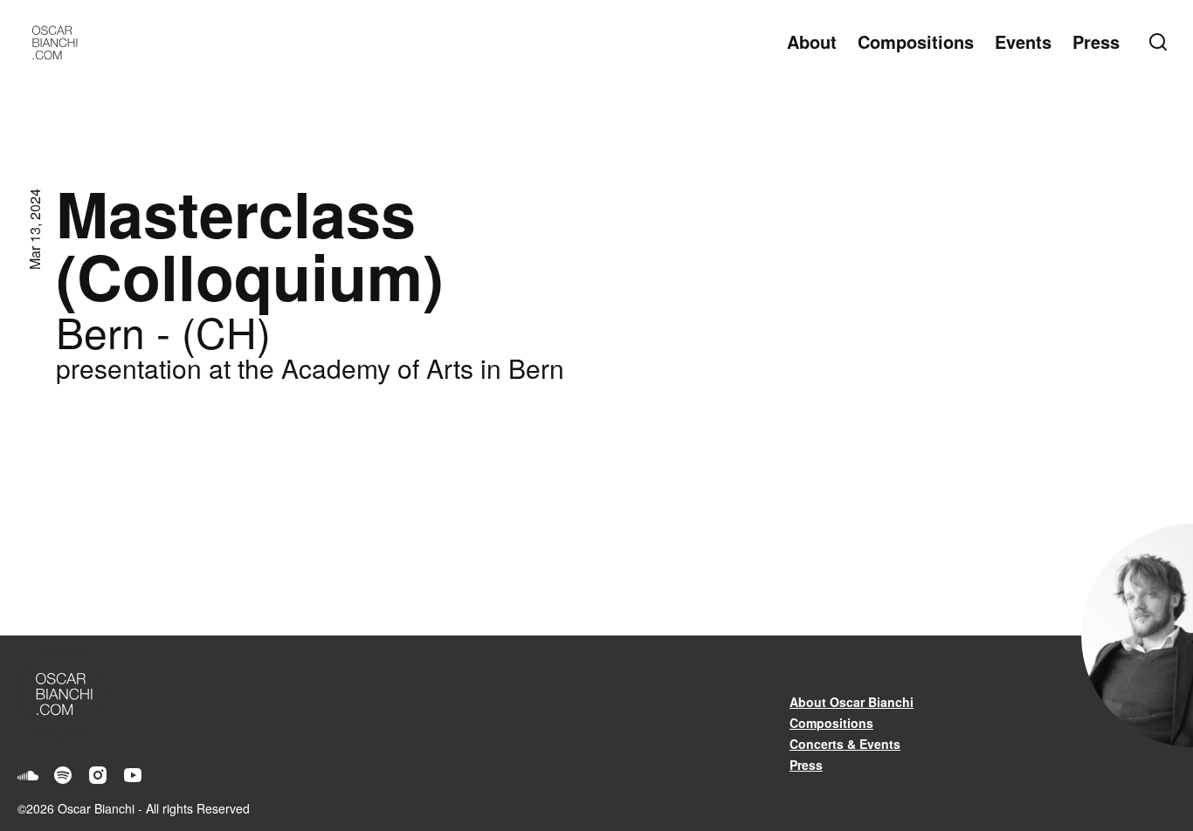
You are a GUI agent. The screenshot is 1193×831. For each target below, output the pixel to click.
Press (1096, 41)
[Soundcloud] (27, 775)
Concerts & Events (845, 743)
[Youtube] (132, 775)
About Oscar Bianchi (852, 702)
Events (1023, 41)
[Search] (1162, 42)
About (812, 41)
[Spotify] (62, 775)
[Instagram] (97, 775)
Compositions (916, 41)
